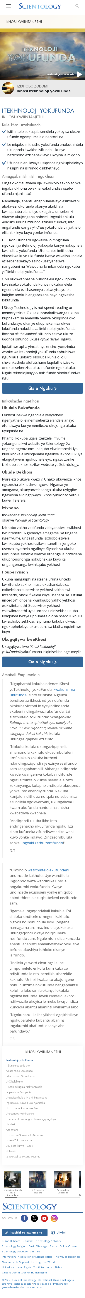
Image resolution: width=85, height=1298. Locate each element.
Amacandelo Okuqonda (19, 1071)
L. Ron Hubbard (11, 1241)
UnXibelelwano (14, 1081)
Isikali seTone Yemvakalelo (20, 1076)
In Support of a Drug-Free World (35, 1262)
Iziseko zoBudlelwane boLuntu (23, 1156)
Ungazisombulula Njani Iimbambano (26, 1097)
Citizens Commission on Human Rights (24, 1272)
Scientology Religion (14, 1246)
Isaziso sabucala (22, 1283)
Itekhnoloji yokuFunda (19, 1060)
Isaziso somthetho (31, 1287)
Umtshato (11, 1124)
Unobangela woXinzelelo (20, 1113)
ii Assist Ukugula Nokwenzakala (24, 1087)
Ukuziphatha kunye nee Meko (23, 1108)
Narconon (8, 1262)
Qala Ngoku (41, 388)
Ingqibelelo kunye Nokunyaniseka (25, 1103)
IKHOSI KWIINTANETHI (42, 1051)
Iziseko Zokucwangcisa (19, 1140)
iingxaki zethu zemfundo (41, 842)
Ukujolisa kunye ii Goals (19, 1146)
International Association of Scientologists (27, 1256)
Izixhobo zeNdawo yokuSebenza (24, 1135)
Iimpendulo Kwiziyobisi (19, 1092)
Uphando (11, 1151)
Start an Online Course (63, 1246)
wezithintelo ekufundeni (48, 869)
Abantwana (12, 1130)
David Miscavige (38, 1246)
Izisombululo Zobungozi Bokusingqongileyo (31, 1119)
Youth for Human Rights (47, 1267)
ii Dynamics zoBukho (18, 1065)
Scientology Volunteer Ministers (21, 1251)
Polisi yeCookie (42, 1283)
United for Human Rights (16, 1267)
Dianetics (28, 1241)
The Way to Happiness (67, 1256)
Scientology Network (48, 1241)
